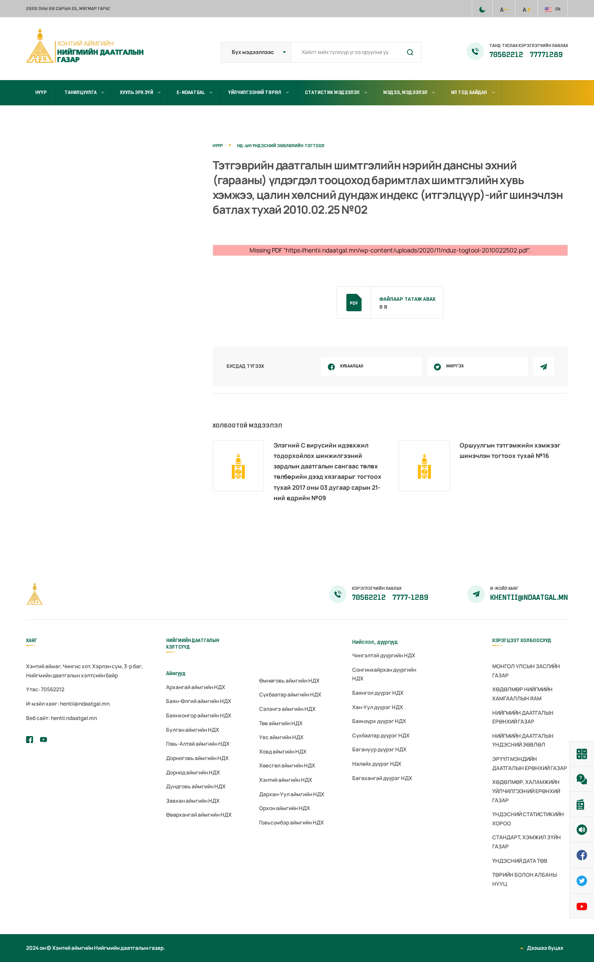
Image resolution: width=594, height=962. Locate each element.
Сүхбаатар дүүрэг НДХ (381, 735)
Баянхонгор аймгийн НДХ (198, 715)
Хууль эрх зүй (136, 92)
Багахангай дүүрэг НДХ (382, 778)
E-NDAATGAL (191, 92)
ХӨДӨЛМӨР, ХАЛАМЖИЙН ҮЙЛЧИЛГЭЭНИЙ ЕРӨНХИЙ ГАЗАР (526, 791)
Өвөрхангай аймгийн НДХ (199, 814)
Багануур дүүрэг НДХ (379, 749)
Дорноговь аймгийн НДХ (197, 758)
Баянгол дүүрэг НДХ (378, 692)
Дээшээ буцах (545, 948)
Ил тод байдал (469, 92)
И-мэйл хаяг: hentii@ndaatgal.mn (68, 703)
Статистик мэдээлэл (332, 92)
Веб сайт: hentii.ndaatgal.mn (61, 718)
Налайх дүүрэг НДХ (376, 763)
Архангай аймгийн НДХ (195, 687)
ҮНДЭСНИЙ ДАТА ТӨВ (519, 860)
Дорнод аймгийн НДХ (193, 772)
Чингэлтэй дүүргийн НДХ (383, 655)
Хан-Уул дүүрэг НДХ (377, 707)
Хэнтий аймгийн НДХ (285, 780)
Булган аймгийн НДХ (192, 729)
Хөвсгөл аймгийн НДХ (287, 765)
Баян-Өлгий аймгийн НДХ (198, 701)
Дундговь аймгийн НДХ (196, 786)
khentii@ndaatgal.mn (529, 597)
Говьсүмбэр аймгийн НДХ (291, 822)
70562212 (506, 54)
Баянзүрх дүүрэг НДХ (379, 721)
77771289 (546, 54)
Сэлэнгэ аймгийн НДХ (287, 709)
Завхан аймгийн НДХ (193, 800)
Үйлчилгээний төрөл (254, 92)
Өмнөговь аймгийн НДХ (289, 680)
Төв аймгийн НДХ (281, 723)
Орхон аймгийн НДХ (284, 808)
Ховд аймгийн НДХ (283, 751)
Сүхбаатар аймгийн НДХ (290, 694)
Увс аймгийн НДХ (281, 737)
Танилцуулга (80, 92)
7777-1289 (410, 597)
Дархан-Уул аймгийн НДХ (291, 794)
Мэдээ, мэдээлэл (405, 92)
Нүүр (41, 92)
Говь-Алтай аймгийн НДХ (198, 743)
